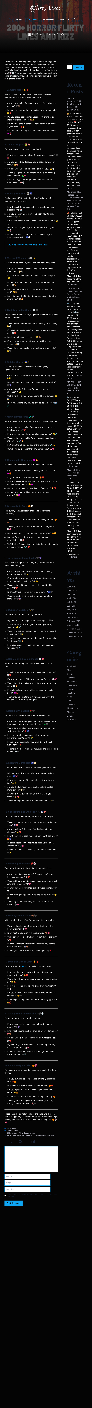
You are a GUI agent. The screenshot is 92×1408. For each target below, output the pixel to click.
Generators (72, 685)
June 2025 (72, 606)
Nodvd (70, 701)
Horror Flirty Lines (14, 1131)
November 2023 (74, 636)
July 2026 (71, 587)
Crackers (71, 678)
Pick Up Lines (49, 19)
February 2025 (73, 621)
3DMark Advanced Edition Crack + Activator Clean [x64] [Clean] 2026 (75, 104)
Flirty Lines (32, 19)
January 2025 (73, 625)
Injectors (71, 693)
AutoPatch (72, 666)
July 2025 (71, 602)
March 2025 (72, 617)
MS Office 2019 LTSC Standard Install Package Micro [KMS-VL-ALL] (74, 388)
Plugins (70, 712)
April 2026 (71, 598)
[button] (75, 19)
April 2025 (71, 613)
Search (69, 63)
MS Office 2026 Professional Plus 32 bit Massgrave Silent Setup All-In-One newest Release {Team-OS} (75, 200)
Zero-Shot (71, 720)
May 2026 (71, 594)
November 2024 (74, 633)
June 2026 (72, 590)
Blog (69, 670)
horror (23, 966)
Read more (72, 285)
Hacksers (71, 689)
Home (19, 19)
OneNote (71, 704)
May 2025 (71, 610)
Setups (70, 716)
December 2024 (74, 629)
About (63, 19)
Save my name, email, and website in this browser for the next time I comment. (32, 1195)
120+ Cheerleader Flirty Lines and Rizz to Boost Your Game (30, 1135)
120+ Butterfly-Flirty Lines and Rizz (27, 244)
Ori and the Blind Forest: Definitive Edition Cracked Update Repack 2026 (74, 294)
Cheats (70, 674)
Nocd (69, 697)
